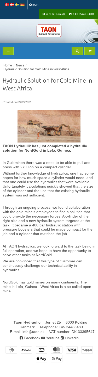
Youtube (52, 338)
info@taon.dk (56, 14)
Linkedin (71, 338)
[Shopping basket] (89, 51)
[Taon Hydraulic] (49, 30)
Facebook (31, 338)
